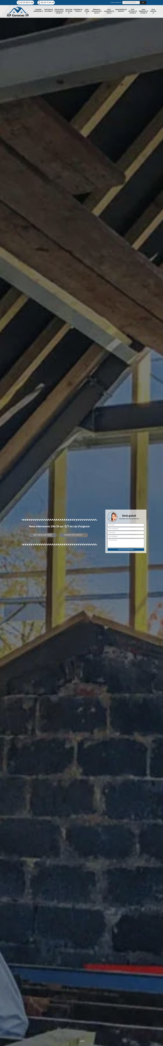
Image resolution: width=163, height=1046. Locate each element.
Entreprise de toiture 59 (78, 10)
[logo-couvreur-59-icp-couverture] (18, 11)
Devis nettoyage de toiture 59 (132, 11)
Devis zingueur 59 (153, 11)
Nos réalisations (42, 535)
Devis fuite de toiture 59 (68, 11)
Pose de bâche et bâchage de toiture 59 (59, 11)
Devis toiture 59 (86, 11)
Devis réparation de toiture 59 (143, 11)
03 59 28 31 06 (26, 3)
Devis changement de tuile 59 (109, 11)
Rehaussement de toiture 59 (121, 10)
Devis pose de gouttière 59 (48, 10)
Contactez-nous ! (73, 535)
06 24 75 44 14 (47, 3)
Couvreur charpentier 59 (38, 10)
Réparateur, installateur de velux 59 (97, 11)
